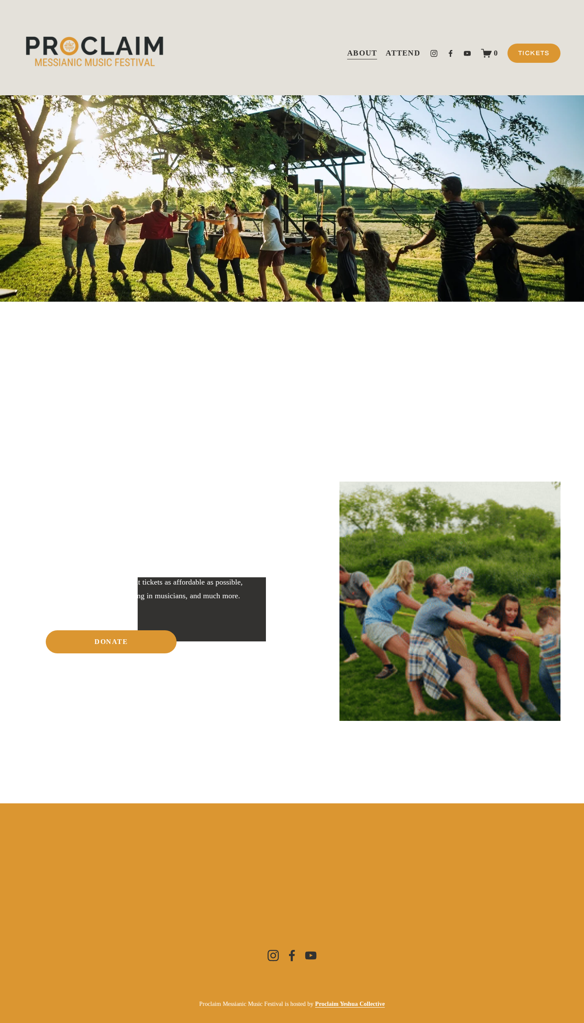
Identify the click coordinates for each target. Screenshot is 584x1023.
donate (111, 641)
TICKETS (534, 53)
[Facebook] (450, 53)
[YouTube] (467, 53)
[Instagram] (434, 53)
